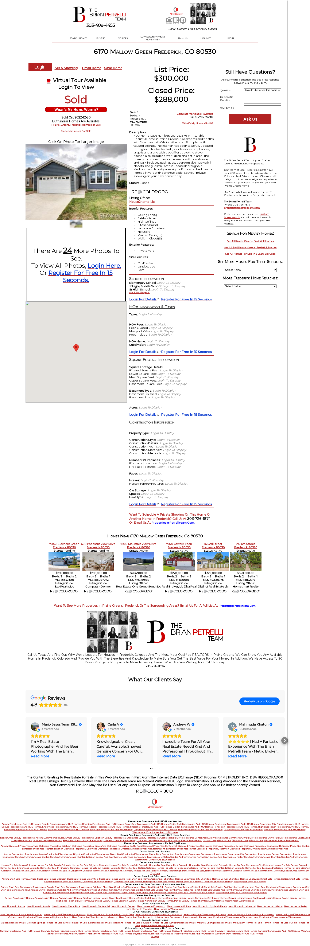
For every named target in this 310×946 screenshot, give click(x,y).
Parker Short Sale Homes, (189, 881)
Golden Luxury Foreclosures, (47, 840)
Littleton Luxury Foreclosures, (152, 840)
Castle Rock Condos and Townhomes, (168, 854)
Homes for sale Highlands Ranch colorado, (221, 868)
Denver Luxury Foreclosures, (282, 837)
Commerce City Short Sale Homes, (202, 878)
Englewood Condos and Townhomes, (22, 857)
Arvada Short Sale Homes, (42, 878)
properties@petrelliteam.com (242, 207)
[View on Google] (35, 726)
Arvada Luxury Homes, (70, 898)
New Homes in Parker (295, 906)
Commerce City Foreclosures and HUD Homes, (284, 824)
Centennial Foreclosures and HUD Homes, (237, 824)
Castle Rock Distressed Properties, (147, 846)
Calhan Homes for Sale (13, 922)
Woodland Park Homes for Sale (157, 925)
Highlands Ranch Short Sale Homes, (63, 881)
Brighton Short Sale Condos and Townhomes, (116, 887)
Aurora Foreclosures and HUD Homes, (21, 824)
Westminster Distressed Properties (270, 848)
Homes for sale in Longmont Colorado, (71, 870)
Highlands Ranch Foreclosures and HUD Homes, (283, 826)
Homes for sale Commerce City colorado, (251, 865)
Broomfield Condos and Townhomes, (129, 854)
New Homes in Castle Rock (66, 906)
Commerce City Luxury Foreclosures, (248, 837)
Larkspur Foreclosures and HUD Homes (279, 931)
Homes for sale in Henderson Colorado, (177, 868)
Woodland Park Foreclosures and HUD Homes (239, 933)
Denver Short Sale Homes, (234, 878)
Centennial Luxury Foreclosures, (211, 837)
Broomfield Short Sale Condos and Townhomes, (166, 887)
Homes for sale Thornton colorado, (223, 870)
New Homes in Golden (179, 906)
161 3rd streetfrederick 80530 (213, 545)
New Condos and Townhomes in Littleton (141, 917)
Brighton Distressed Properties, (78, 846)
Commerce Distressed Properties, (217, 846)
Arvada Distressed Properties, (46, 846)
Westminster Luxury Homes (239, 900)
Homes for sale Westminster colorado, (263, 870)
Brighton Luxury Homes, (95, 898)
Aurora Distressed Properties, (16, 846)
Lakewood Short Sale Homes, (97, 881)
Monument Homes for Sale (247, 922)
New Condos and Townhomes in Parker (185, 917)
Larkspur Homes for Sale (182, 922)
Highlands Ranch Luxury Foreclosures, (83, 840)
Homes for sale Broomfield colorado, (128, 865)
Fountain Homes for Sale (154, 922)
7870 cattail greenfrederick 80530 (179, 545)
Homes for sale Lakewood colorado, (264, 868)
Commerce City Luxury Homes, (211, 898)
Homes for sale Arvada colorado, (54, 865)
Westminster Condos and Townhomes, (155, 859)
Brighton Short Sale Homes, (71, 878)
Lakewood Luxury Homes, (104, 900)
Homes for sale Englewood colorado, (19, 868)
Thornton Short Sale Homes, (218, 881)
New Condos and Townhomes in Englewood (251, 914)
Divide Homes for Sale (75, 922)
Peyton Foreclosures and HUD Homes (153, 933)
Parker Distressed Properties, (204, 848)
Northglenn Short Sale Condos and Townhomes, (95, 892)
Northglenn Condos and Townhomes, (216, 857)
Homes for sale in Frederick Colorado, (100, 868)
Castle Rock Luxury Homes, (151, 898)
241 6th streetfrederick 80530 (245, 545)
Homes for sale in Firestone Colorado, (60, 868)
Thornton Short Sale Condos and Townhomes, (191, 892)
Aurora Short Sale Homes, (15, 878)
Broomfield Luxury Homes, (123, 898)
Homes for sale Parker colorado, (150, 870)
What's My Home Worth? (197, 123)
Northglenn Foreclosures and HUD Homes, (200, 829)
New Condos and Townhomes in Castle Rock (110, 914)
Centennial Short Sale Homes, (167, 878)
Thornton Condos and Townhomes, (289, 857)
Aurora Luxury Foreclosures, (50, 837)
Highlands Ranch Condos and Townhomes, (99, 857)
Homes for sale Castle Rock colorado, (169, 865)
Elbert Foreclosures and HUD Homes (151, 931)
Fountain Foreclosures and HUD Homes (236, 931)
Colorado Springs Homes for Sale (44, 922)
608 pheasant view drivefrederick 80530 (98, 545)
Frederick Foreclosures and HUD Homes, (108, 826)
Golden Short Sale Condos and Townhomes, (159, 889)
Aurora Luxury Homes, (46, 898)
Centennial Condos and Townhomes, (208, 854)
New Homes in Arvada (38, 906)
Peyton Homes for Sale (276, 922)
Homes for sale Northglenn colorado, (113, 870)
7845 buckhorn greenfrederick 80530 (64, 545)
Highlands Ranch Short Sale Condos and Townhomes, (210, 889)
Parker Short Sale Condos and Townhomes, (144, 892)
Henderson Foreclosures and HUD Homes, (235, 826)
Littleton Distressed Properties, (137, 848)
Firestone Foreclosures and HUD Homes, (151, 826)
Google (155, 936)
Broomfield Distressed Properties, (112, 846)
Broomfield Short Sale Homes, (102, 878)
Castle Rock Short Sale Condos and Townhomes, (216, 887)
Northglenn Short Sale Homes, (159, 881)
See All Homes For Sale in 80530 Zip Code (250, 253)
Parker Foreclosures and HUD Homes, (243, 829)
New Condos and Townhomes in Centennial (159, 914)
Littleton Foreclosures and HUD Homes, (69, 829)
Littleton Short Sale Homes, (128, 881)
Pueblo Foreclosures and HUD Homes (194, 933)
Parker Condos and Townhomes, (253, 857)
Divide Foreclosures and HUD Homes (111, 931)
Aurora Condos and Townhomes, (21, 854)
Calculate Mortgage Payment (195, 113)
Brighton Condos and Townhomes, (91, 854)
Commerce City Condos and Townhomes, (249, 854)
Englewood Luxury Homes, (267, 898)
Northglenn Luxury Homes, (159, 900)
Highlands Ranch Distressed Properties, (65, 848)
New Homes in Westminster (169, 909)
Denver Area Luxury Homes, (19, 898)
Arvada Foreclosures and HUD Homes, (62, 824)
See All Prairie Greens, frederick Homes (250, 241)
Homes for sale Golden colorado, (138, 868)
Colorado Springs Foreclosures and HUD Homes (66, 931)
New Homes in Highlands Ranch (210, 906)
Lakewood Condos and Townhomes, (141, 857)
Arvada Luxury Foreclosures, (79, 837)
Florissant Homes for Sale (126, 922)
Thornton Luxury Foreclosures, (248, 840)
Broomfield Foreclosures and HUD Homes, (147, 824)
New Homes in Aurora (13, 906)
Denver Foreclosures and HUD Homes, (21, 826)
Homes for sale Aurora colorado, (18, 865)
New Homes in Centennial (96, 906)
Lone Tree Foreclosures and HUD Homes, (111, 829)
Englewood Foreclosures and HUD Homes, (64, 826)
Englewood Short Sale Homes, (264, 878)
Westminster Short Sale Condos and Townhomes (241, 892)
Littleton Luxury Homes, (132, 900)
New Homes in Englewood (151, 906)
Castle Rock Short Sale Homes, (135, 878)
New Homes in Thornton (139, 909)
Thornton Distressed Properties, (235, 848)
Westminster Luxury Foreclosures (281, 840)
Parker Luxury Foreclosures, (217, 840)
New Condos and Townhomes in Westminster (278, 917)
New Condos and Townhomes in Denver (205, 914)
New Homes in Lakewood (242, 906)
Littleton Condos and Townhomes (179, 857)
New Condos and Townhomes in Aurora (21, 914)
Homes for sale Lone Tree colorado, (31, 870)
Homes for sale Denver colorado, (291, 865)
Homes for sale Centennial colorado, (208, 865)
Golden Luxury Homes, (294, 898)
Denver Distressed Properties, (251, 846)
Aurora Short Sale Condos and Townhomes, (23, 887)
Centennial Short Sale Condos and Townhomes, (267, 887)
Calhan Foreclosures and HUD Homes (20, 931)
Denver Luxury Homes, (240, 898)
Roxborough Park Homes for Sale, (186, 870)
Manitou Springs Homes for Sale (214, 922)
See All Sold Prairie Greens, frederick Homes (250, 247)
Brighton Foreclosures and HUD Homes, (103, 824)
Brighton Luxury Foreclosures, (110, 837)
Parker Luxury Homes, (185, 900)
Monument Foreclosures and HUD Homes (110, 933)
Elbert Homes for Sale (100, 922)
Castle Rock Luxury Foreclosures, (177, 837)
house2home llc (142, 202)
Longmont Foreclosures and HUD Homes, (156, 829)
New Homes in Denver (123, 906)
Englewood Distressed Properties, (284, 846)
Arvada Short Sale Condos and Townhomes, (69, 887)
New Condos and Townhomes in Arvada (65, 914)
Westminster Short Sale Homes (250, 881)
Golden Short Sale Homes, (295, 878)
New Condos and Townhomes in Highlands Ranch (44, 917)
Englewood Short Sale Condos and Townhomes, (110, 889)
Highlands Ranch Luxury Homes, (73, 900)
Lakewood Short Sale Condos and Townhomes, (263, 889)
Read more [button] (40, 756)
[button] (25, 740)
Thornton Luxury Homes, (211, 900)
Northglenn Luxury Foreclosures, (185, 840)
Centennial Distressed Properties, (182, 846)
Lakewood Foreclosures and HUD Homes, (25, 829)
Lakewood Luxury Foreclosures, (120, 840)
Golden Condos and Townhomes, (59, 857)
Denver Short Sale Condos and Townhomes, (62, 889)
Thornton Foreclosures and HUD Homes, (285, 829)
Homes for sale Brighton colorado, (90, 865)
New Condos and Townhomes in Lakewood (94, 917)
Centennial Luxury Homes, (180, 898)
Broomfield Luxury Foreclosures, (143, 837)
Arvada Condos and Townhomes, (56, 854)
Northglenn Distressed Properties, (170, 848)
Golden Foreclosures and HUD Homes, (193, 826)
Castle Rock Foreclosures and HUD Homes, (192, 824)
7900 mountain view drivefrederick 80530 (138, 545)
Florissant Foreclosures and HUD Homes (193, 931)
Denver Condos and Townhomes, (289, 854)
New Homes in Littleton (270, 906)
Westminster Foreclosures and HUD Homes (155, 832)
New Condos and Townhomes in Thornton (230, 917)
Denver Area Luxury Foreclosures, (17, 837)
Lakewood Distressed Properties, (103, 848)
